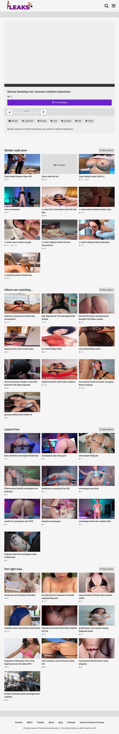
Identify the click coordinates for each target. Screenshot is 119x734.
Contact (18, 722)
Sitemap (71, 722)
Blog (60, 722)
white (90, 121)
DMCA (30, 722)
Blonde (14, 121)
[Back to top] (109, 725)
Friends (40, 722)
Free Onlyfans (60, 102)
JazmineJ (28, 121)
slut (79, 121)
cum (55, 121)
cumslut (67, 121)
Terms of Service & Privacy (92, 722)
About (51, 722)
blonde (43, 121)
